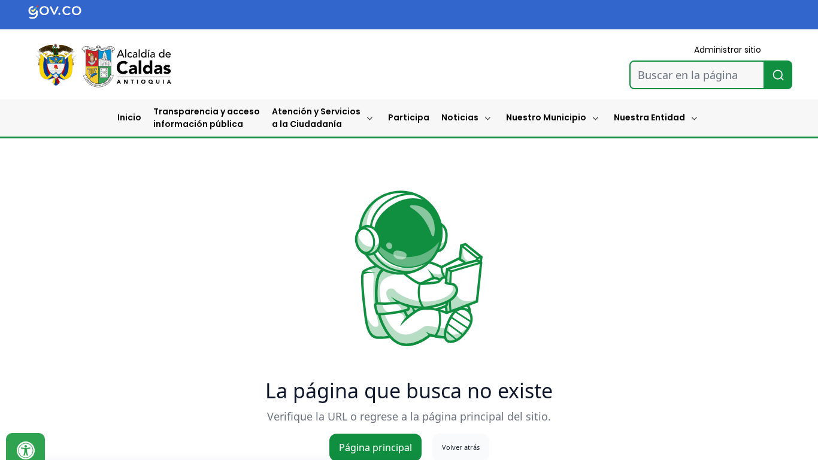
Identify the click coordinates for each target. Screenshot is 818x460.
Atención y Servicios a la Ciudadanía (316, 117)
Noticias (459, 117)
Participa (408, 117)
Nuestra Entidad (649, 117)
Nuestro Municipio (546, 117)
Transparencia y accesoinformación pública (206, 117)
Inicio (129, 117)
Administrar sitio (727, 50)
